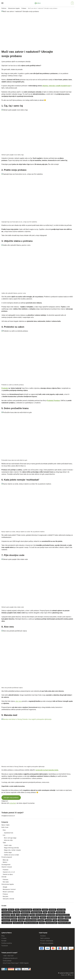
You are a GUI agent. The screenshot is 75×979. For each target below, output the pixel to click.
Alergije (5, 887)
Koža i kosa (4, 827)
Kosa (4, 830)
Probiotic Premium (53, 400)
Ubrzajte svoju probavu (11, 797)
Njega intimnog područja (11, 847)
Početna (3, 8)
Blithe (17, 909)
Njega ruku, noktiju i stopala (12, 850)
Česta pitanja (7, 961)
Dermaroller (52, 909)
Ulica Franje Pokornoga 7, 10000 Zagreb (16, 963)
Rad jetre (5, 896)
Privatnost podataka (46, 943)
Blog (2, 936)
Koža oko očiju (8, 840)
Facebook (4, 945)
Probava (23, 8)
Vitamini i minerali (6, 867)
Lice (4, 835)
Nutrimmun (21, 917)
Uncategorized (5, 864)
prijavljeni (13, 803)
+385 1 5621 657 (8, 956)
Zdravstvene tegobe (14, 8)
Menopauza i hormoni (9, 889)
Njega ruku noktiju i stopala (9, 917)
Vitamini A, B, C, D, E (9, 872)
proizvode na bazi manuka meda (47, 770)
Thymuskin (48, 920)
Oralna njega (8, 852)
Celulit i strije (8, 845)
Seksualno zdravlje (8, 898)
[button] (72, 3)
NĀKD (28, 917)
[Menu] (4, 3)
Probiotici (4, 388)
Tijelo (4, 842)
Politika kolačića (6, 943)
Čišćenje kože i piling (64, 923)
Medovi (5, 862)
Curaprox (45, 909)
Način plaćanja (45, 938)
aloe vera (18, 701)
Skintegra (40, 920)
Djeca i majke (5, 825)
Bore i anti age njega (10, 838)
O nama (3, 938)
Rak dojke (6, 882)
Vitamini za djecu (8, 874)
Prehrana (5, 879)
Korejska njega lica (36, 912)
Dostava (43, 936)
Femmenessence (6, 912)
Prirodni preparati (6, 857)
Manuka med (24, 915)
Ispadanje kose (8, 832)
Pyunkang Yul (6, 920)
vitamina (45, 85)
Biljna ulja (5, 860)
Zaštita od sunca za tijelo (11, 855)
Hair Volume (16, 912)
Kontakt (3, 941)
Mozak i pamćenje (8, 891)
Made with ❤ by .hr (67, 975)
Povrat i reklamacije (46, 941)
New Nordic (51, 915)
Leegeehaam (5, 915)
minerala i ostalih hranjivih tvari (59, 85)
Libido (12, 915)
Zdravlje (3, 876)
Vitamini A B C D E (63, 920)
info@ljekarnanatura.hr (8, 815)
